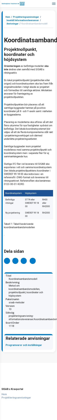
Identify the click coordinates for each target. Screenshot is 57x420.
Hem (7, 17)
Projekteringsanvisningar (16, 397)
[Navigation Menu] (53, 3)
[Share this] (7, 261)
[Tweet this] (15, 261)
